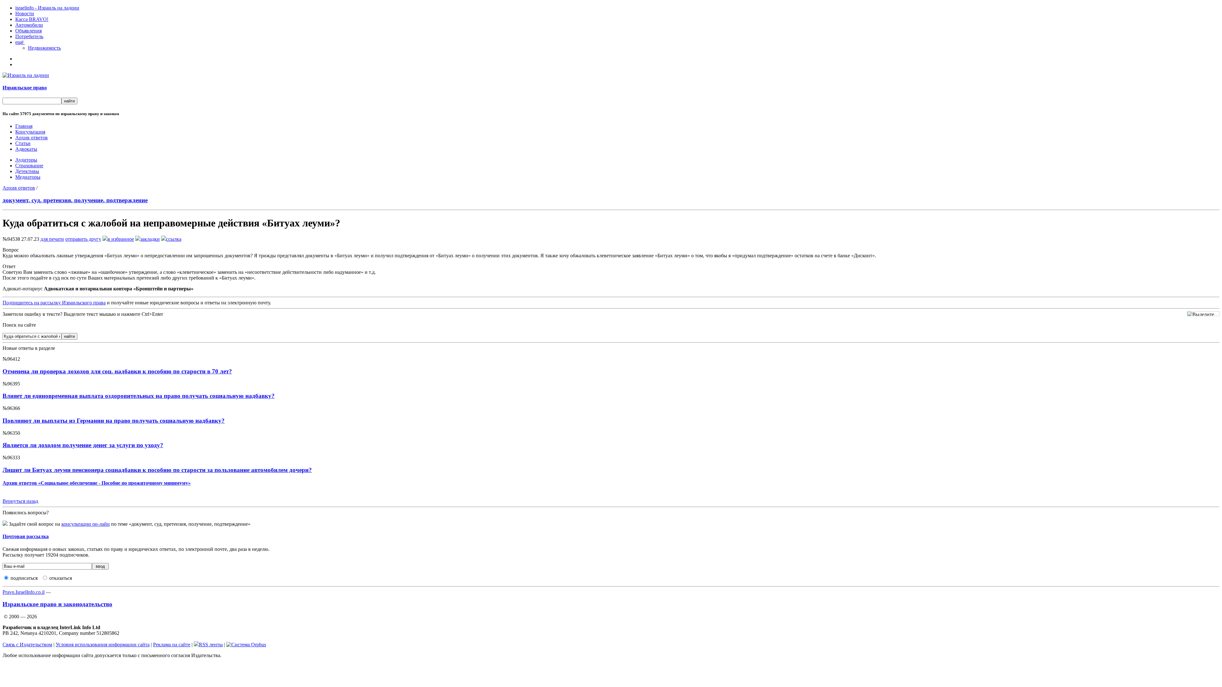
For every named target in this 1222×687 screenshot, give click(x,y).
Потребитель (29, 36)
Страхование (29, 165)
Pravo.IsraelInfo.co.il (24, 592)
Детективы (27, 171)
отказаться (60, 578)
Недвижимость (44, 48)
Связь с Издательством (27, 644)
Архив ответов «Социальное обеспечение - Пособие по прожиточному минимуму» (97, 483)
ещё (20, 42)
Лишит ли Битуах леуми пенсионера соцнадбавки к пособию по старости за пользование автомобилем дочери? (157, 470)
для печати (52, 239)
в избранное (121, 239)
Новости (24, 13)
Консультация (30, 132)
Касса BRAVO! (31, 19)
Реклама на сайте (171, 644)
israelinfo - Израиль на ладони (47, 7)
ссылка (173, 239)
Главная (23, 126)
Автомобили (29, 25)
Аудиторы (26, 160)
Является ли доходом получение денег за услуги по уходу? (83, 445)
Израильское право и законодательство (57, 604)
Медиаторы (27, 177)
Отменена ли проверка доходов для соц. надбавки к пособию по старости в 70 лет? (117, 371)
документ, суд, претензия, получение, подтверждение (75, 200)
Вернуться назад (20, 501)
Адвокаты (26, 149)
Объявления (28, 30)
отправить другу (83, 239)
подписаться (24, 578)
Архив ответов (31, 137)
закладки (150, 239)
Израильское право (25, 87)
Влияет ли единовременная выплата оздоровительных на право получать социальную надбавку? (139, 395)
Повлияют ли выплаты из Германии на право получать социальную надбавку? (114, 420)
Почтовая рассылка (26, 536)
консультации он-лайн (85, 524)
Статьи (23, 143)
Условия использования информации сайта (103, 644)
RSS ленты (211, 644)
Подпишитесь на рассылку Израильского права (54, 302)
